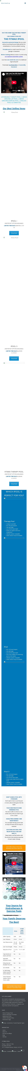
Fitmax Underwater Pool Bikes (10, 1014)
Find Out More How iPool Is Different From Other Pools (14, 986)
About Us (5, 1031)
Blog (4, 1035)
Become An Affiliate (7, 1033)
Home (4, 1030)
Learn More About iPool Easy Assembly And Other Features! (14, 847)
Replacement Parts (7, 1016)
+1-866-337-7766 (9, 1044)
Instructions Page (7, 1019)
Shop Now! (14, 233)
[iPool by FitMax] (5, 3)
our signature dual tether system (14, 56)
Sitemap (4, 1036)
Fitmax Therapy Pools (8, 1013)
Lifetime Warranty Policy (8, 1018)
